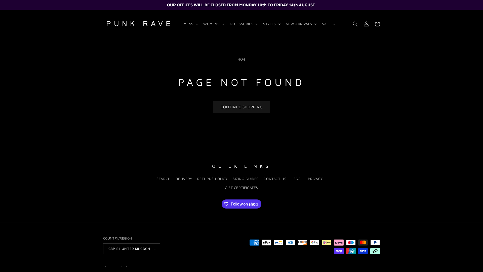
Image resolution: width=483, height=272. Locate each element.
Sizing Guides (246, 179)
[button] (190, 24)
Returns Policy (212, 179)
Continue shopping (242, 107)
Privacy (315, 179)
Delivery (184, 179)
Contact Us (275, 179)
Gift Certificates (241, 187)
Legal (297, 179)
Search (163, 179)
